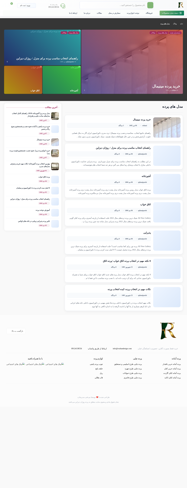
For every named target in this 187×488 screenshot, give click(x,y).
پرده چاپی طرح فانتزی (133, 378)
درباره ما (87, 13)
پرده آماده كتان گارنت (172, 373)
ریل (101, 373)
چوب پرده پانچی (96, 364)
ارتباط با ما (73, 13)
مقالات (99, 13)
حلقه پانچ (99, 369)
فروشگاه (149, 13)
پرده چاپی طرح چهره (133, 369)
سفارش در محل (114, 13)
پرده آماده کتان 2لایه (173, 378)
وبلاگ (175, 24)
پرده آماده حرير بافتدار (172, 364)
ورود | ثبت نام (25, 5)
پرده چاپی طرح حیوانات (132, 373)
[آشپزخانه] (76, 79)
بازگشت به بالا (17, 331)
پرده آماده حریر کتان (172, 369)
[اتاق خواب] (36, 79)
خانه (181, 24)
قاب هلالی (99, 378)
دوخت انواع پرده (133, 13)
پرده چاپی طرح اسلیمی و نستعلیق (128, 364)
